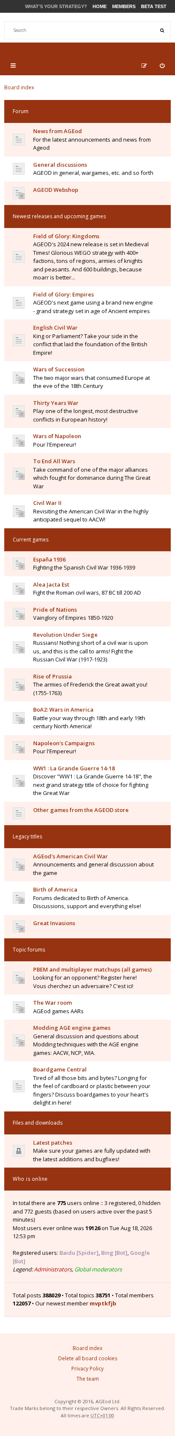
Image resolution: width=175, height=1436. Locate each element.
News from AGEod (57, 131)
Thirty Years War (56, 403)
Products (111, 47)
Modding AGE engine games (71, 1027)
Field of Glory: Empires (63, 294)
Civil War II (47, 503)
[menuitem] (162, 65)
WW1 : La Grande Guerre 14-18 (74, 768)
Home (100, 6)
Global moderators (98, 1269)
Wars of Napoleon (57, 436)
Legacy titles (27, 836)
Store (76, 47)
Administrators (53, 1269)
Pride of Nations (55, 609)
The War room (52, 1002)
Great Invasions (54, 923)
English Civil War (55, 327)
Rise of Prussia (52, 676)
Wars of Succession (59, 369)
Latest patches (52, 1142)
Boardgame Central (60, 1069)
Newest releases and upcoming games (59, 216)
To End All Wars (54, 461)
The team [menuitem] (87, 1378)
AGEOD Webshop (55, 190)
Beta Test (154, 6)
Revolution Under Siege (65, 634)
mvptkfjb (103, 1303)
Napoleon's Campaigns (64, 743)
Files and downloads (37, 1122)
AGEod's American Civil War (70, 856)
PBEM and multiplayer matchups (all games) (92, 969)
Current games (30, 539)
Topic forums (29, 949)
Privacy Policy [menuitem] (87, 1368)
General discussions (60, 164)
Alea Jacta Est (51, 584)
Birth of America (55, 889)
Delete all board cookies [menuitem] (87, 1358)
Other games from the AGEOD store (81, 810)
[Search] (161, 30)
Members (123, 6)
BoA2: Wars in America (63, 709)
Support (151, 47)
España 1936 (49, 559)
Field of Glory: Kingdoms (66, 236)
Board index (19, 87)
